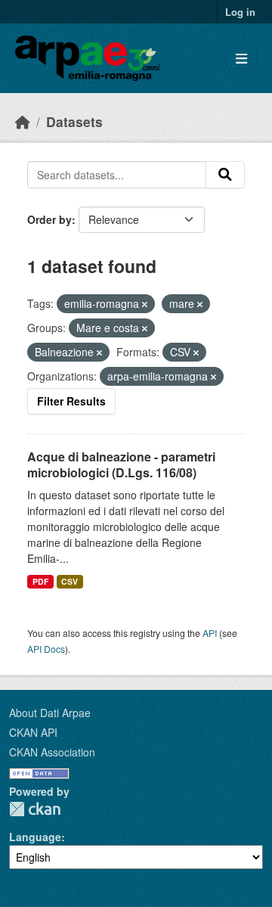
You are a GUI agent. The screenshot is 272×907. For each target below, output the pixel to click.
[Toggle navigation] (241, 59)
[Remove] (144, 304)
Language (35, 836)
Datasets (74, 121)
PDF (40, 581)
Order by (49, 219)
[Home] (22, 121)
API (209, 632)
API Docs (46, 648)
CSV (69, 581)
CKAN (34, 809)
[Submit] (225, 174)
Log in (240, 12)
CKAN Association (52, 751)
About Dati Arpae (50, 712)
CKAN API (33, 732)
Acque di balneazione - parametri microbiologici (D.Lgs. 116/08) (121, 464)
